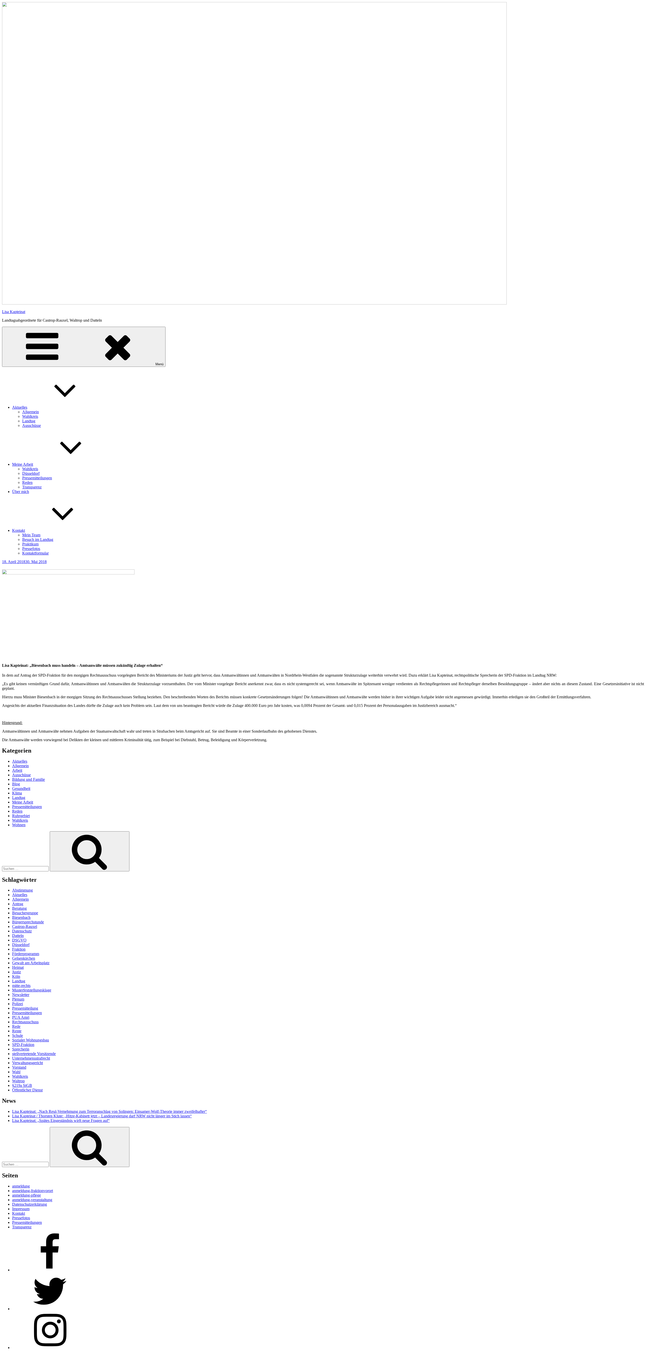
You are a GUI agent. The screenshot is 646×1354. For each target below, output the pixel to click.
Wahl (16, 1072)
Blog (16, 784)
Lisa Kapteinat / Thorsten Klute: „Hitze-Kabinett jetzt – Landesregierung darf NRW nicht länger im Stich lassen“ (102, 1116)
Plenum (18, 999)
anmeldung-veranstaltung (32, 1200)
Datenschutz (22, 931)
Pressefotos (31, 548)
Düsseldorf (31, 473)
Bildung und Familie (28, 779)
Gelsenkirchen (23, 958)
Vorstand (19, 1067)
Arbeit (17, 770)
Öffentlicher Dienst (27, 1090)
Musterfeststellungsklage (31, 990)
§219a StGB (22, 1085)
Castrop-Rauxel (24, 926)
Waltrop (18, 1081)
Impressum (21, 1209)
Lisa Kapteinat (13, 312)
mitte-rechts (21, 985)
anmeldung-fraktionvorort (32, 1191)
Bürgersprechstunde (28, 922)
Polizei (17, 1004)
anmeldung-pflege (26, 1195)
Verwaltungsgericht (27, 1063)
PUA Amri (20, 1017)
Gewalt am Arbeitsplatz (30, 963)
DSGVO (19, 940)
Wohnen (18, 825)
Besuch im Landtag (37, 539)
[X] (50, 1309)
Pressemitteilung (25, 1008)
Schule (17, 1035)
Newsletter (20, 994)
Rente (16, 1031)
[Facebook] (50, 1270)
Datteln (18, 935)
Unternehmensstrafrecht (31, 1058)
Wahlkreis (30, 416)
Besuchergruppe (25, 913)
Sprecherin (20, 1049)
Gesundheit (21, 788)
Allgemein (30, 412)
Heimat (18, 967)
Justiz (16, 972)
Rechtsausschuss (25, 1022)
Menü (159, 364)
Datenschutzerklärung (29, 1204)
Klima (17, 793)
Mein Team (31, 535)
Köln (16, 976)
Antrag (17, 904)
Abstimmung (22, 890)
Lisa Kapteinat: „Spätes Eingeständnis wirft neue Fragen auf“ (61, 1120)
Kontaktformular (35, 553)
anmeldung (21, 1186)
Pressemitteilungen (37, 478)
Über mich (20, 491)
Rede (16, 1026)
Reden (27, 482)
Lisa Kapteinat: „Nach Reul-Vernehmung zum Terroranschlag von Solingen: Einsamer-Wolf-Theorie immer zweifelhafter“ (109, 1111)
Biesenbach (21, 917)
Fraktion (18, 949)
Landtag (28, 421)
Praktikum (30, 544)
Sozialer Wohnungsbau (30, 1040)
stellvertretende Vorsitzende (34, 1054)
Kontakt (18, 530)
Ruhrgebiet (21, 816)
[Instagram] (50, 1347)
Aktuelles (19, 407)
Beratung (19, 908)
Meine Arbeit (22, 464)
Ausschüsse (31, 425)
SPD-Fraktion (23, 1044)
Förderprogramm (25, 954)
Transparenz (32, 487)
